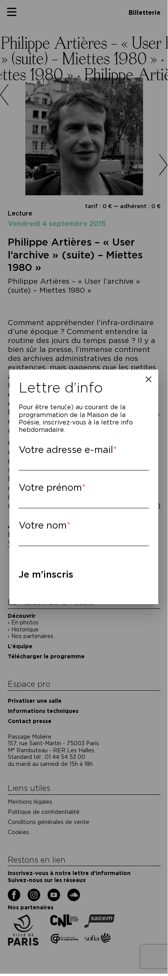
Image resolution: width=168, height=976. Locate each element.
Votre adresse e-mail (66, 449)
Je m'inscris (46, 574)
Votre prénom (50, 487)
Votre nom (43, 525)
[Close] (148, 379)
